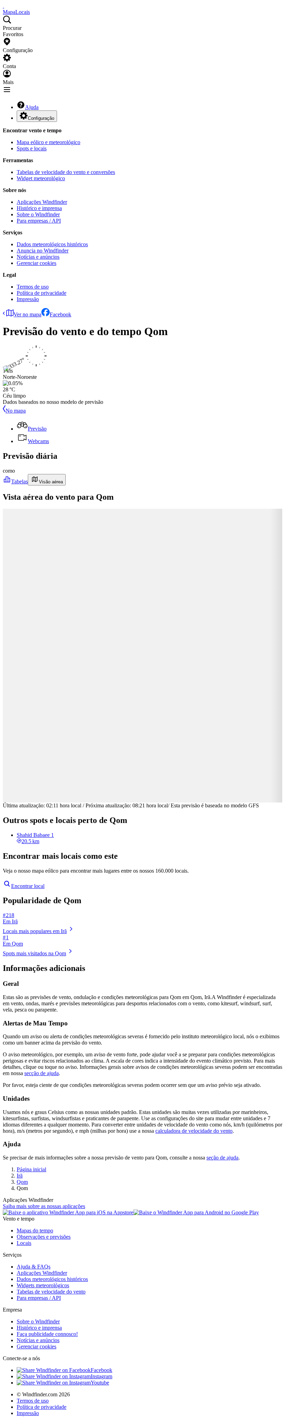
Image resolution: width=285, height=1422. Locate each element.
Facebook (60, 314)
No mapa (16, 411)
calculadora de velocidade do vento (194, 1131)
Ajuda (32, 107)
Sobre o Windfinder (38, 214)
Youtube (100, 1383)
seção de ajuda (222, 1158)
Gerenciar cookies (36, 263)
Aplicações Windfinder (42, 202)
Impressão (28, 299)
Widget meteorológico (41, 178)
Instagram (101, 1376)
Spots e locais (32, 148)
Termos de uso (33, 287)
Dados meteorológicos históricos (52, 244)
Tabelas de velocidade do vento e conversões (66, 172)
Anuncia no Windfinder (42, 250)
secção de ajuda (41, 1073)
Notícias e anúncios (38, 257)
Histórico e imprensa (39, 208)
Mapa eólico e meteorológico (48, 142)
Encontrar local (27, 886)
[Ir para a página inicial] (3, 6)
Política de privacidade (41, 293)
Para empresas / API (39, 221)
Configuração (41, 118)
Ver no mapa (27, 314)
